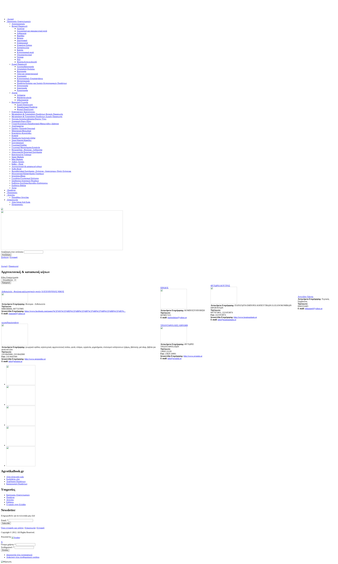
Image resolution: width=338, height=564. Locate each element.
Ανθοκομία (21, 33)
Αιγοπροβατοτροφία (25, 66)
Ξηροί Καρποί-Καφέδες (21, 140)
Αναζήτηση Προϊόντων (16, 481)
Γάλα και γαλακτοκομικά (27, 74)
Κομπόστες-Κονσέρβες (21, 133)
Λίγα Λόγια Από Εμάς (21, 202)
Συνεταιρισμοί (18, 143)
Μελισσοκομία (23, 81)
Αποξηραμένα (18, 126)
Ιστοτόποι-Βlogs (18, 176)
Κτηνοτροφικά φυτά (25, 52)
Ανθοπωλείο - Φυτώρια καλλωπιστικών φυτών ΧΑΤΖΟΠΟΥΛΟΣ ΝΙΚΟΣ (32, 291)
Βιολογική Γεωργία (20, 102)
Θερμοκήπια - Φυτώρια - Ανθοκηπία (27, 150)
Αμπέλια (20, 28)
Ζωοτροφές (22, 76)
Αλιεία (14, 93)
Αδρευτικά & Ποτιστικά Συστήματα (27, 152)
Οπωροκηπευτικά (24, 55)
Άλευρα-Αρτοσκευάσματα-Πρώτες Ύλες (29, 119)
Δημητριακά (22, 40)
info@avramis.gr (175, 358)
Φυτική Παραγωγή (19, 26)
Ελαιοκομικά (22, 43)
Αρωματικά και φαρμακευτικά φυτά (32, 31)
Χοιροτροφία (22, 90)
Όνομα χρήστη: (8, 544)
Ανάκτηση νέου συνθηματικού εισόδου (22, 557)
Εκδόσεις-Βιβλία (19, 185)
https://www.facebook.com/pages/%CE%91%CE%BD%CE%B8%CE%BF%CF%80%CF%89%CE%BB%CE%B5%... (75, 311)
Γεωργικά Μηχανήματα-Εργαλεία (26, 147)
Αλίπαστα (21, 95)
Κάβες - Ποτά (17, 164)
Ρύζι (18, 59)
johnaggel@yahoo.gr (313, 308)
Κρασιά (15, 135)
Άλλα (14, 188)
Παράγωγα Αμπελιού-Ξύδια (23, 138)
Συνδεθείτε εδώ (13, 479)
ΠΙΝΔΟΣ (164, 288)
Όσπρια (20, 57)
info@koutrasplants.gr (227, 320)
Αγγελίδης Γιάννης (305, 297)
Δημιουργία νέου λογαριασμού (19, 555)
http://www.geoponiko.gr (35, 359)
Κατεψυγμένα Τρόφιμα (21, 154)
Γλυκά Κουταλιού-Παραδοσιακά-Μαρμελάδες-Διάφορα (35, 124)
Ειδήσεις (10, 502)
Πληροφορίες (17, 204)
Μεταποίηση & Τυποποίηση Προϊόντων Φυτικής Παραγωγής (37, 114)
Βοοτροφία (21, 71)
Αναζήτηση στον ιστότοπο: (12, 252)
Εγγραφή (13, 257)
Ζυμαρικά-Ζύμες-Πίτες (21, 121)
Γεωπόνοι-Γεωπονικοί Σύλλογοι (25, 178)
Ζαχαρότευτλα (23, 47)
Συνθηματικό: (7, 547)
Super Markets (18, 157)
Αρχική (4, 266)
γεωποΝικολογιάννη (10, 322)
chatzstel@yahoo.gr (17, 313)
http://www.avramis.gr (193, 356)
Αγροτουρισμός (18, 24)
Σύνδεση (4, 257)
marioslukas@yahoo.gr (177, 317)
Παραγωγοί (13, 266)
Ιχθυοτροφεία (22, 100)
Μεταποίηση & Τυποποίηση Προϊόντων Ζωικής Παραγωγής (37, 116)
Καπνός (20, 50)
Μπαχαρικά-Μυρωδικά (21, 131)
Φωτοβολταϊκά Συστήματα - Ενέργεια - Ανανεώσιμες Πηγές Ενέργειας (41, 171)
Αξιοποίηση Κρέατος (26, 69)
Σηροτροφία (22, 88)
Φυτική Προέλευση (25, 109)
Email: (4, 520)
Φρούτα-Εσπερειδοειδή (27, 62)
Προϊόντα (10, 497)
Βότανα (20, 38)
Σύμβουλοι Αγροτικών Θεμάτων (25, 181)
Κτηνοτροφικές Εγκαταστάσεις (30, 78)
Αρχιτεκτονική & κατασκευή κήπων (27, 166)
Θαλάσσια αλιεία (24, 97)
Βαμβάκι (20, 36)
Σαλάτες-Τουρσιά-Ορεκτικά (23, 128)
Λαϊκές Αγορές (18, 162)
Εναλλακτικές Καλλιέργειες (23, 112)
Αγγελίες (10, 500)
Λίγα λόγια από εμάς (15, 477)
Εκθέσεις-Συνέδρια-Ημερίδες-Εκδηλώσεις (30, 183)
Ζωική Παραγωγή (19, 64)
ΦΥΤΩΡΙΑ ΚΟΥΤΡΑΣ (220, 285)
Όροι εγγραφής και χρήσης (12, 528)
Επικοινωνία (30, 528)
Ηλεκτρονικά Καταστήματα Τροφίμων (28, 173)
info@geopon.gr (15, 361)
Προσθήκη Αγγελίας (20, 197)
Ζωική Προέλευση (25, 105)
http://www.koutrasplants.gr (245, 317)
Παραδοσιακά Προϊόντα (27, 107)
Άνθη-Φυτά (16, 169)
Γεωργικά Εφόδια (19, 145)
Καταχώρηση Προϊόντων (16, 484)
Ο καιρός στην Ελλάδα (16, 504)
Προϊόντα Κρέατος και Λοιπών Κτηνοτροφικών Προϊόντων (42, 83)
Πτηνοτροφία (22, 86)
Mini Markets (17, 159)
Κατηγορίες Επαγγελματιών (18, 495)
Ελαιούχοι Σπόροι (24, 45)
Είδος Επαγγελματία (9, 277)
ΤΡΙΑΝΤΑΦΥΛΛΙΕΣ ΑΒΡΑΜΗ (174, 325)
